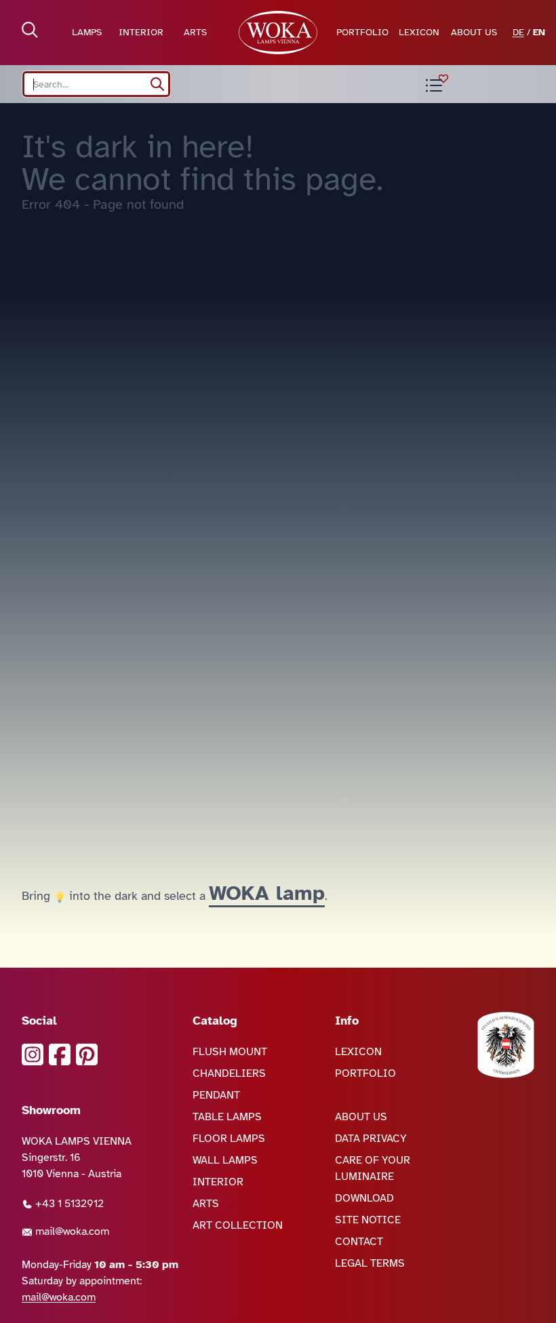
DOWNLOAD (364, 1198)
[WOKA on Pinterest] (87, 1054)
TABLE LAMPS (227, 1117)
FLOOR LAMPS (229, 1138)
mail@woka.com (71, 1231)
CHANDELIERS (229, 1073)
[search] (157, 84)
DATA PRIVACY (371, 1138)
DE (518, 32)
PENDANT (216, 1095)
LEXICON (419, 32)
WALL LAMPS (225, 1160)
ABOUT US (474, 32)
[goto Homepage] (278, 32)
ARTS (195, 32)
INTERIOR (141, 32)
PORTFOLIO (362, 32)
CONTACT (359, 1241)
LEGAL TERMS (370, 1263)
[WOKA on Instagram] (32, 1054)
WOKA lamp (267, 893)
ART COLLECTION (238, 1225)
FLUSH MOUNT (230, 1052)
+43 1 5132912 (68, 1203)
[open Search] (30, 30)
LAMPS (87, 32)
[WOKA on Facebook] (60, 1054)
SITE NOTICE (368, 1220)
